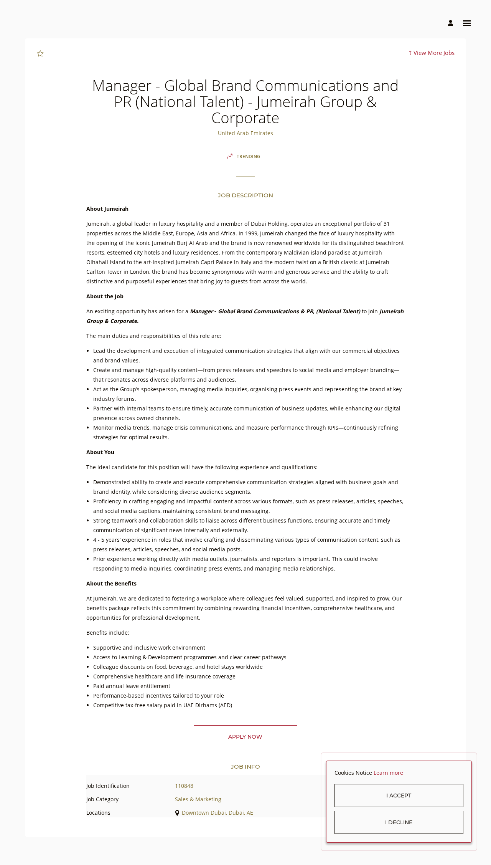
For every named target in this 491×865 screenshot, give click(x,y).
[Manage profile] (451, 23)
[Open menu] (467, 23)
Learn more (388, 772)
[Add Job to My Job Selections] (40, 54)
